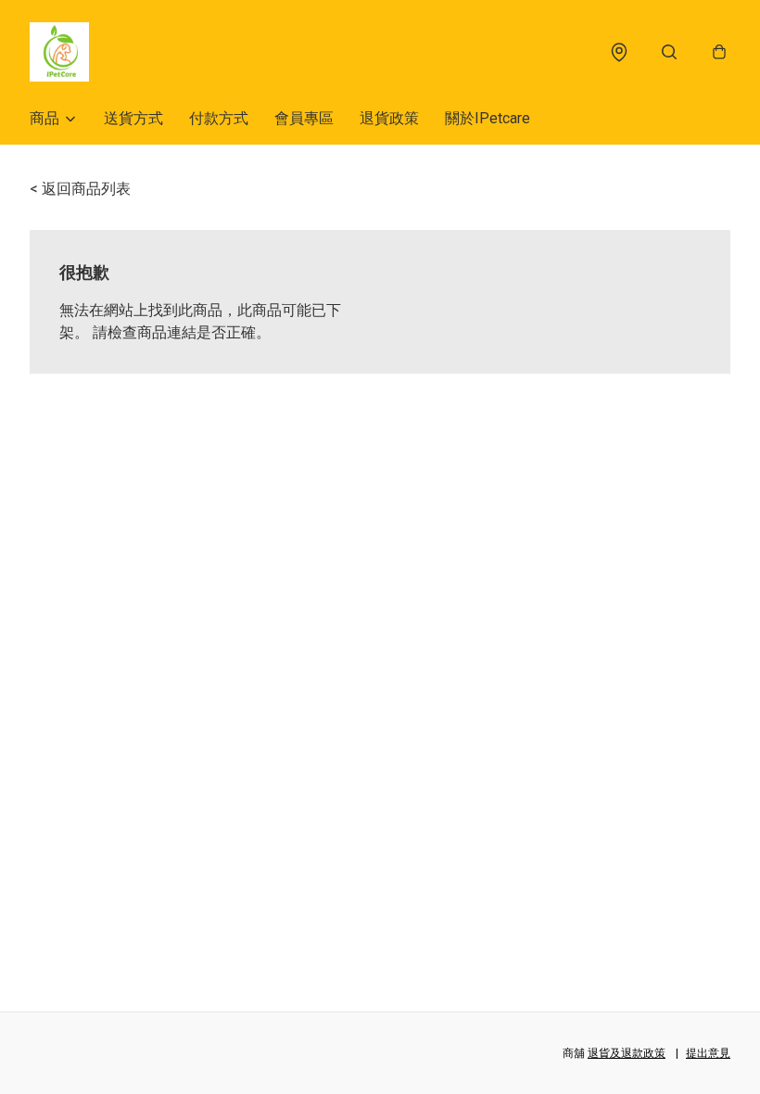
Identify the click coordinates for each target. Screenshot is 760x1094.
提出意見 (708, 1053)
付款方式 (218, 118)
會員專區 (304, 118)
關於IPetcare (487, 118)
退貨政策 (389, 118)
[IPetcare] (59, 52)
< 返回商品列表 (80, 188)
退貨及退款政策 (626, 1053)
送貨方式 (133, 118)
